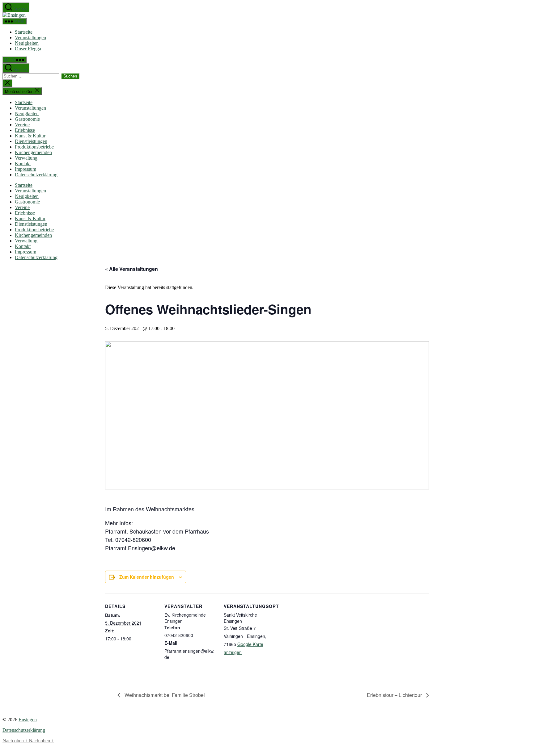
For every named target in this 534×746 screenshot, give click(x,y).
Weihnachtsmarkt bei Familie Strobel (164, 694)
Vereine (22, 124)
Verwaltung (26, 158)
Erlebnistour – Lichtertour (395, 694)
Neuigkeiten (27, 43)
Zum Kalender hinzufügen (146, 577)
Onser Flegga (28, 48)
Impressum (25, 169)
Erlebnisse (25, 130)
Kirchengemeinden (33, 152)
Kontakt (23, 163)
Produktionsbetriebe (34, 146)
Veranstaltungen (30, 37)
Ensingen (28, 719)
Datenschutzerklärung (36, 174)
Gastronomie (27, 119)
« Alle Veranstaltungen (131, 268)
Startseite (23, 32)
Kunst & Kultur (30, 135)
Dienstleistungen (31, 141)
